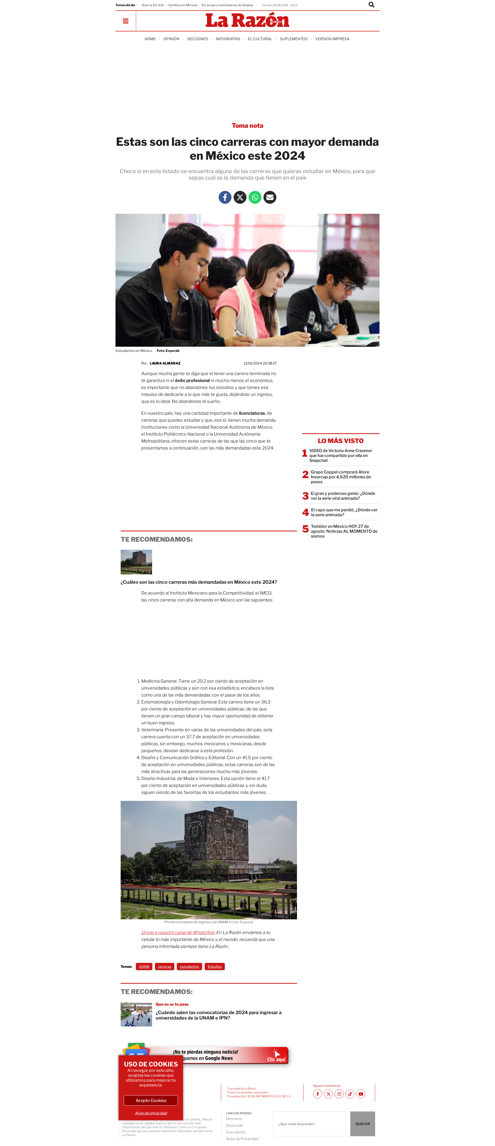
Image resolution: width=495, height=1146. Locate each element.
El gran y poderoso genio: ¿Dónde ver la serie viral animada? (343, 496)
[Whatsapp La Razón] (255, 197)
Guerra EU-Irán (153, 5)
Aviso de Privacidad (242, 1138)
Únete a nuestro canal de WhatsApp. (178, 932)
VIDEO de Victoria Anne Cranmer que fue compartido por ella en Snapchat (340, 455)
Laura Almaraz (165, 363)
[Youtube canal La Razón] (360, 1093)
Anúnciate (234, 1125)
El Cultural (260, 39)
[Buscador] (371, 5)
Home (150, 39)
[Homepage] (247, 20)
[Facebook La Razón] (225, 197)
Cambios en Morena (182, 5)
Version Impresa (332, 39)
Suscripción (235, 1132)
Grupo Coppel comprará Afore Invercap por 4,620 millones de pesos (341, 477)
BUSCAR (363, 1124)
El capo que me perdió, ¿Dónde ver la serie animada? (344, 512)
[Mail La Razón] (269, 197)
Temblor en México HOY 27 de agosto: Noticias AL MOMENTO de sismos (344, 531)
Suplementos (294, 39)
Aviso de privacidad (151, 1113)
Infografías (228, 39)
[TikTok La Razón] (349, 1093)
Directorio (234, 1118)
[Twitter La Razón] (240, 197)
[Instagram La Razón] (339, 1093)
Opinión (171, 39)
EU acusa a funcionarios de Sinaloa (227, 5)
